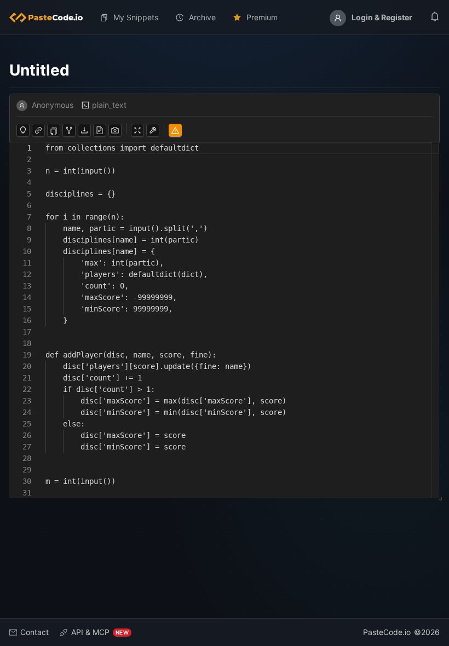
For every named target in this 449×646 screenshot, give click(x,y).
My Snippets (135, 17)
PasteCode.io (387, 632)
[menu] (224, 17)
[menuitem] (50, 17)
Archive (202, 17)
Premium (262, 17)
